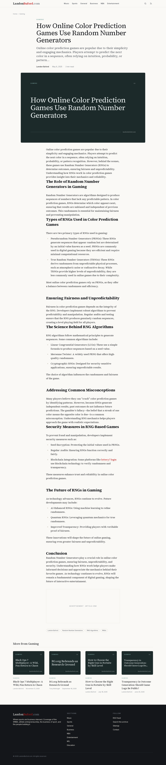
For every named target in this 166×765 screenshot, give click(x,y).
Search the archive (120, 722)
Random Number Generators (72, 630)
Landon (26, 714)
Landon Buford (42, 67)
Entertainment (113, 3)
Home (15, 14)
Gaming (22, 14)
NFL (68, 741)
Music (66, 3)
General (83, 3)
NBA (102, 3)
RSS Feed (117, 718)
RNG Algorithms (92, 630)
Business (94, 3)
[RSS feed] (151, 3)
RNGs (104, 630)
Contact (116, 730)
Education (71, 745)
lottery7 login (108, 459)
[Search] (145, 3)
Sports (74, 3)
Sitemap (116, 726)
